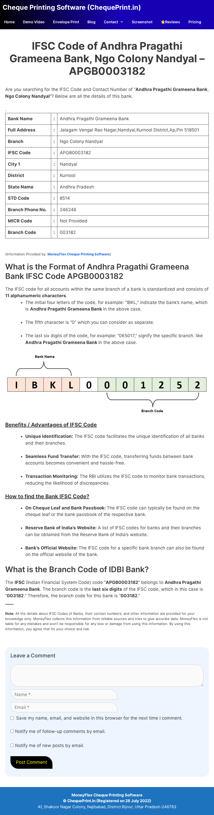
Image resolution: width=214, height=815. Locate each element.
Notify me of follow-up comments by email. (60, 731)
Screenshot (142, 22)
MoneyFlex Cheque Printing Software (78, 254)
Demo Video (34, 22)
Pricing (194, 22)
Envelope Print (66, 22)
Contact (111, 22)
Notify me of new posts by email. (49, 745)
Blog (91, 22)
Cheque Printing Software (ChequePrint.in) (72, 7)
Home (9, 22)
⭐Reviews (170, 22)
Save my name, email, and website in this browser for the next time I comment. (99, 718)
